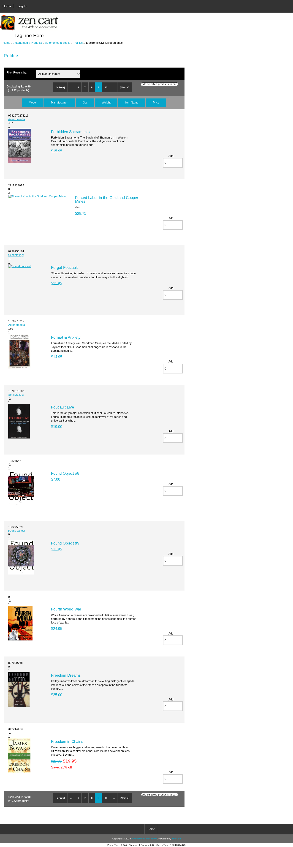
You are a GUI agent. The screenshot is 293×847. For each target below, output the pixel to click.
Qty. (85, 102)
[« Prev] (60, 87)
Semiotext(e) (16, 254)
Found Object (16, 530)
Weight (106, 102)
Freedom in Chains (67, 741)
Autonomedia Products (28, 42)
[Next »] (124, 87)
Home (7, 6)
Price (156, 102)
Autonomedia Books (57, 42)
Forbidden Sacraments (70, 131)
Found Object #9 (65, 543)
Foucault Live (62, 407)
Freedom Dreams (66, 675)
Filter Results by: (16, 72)
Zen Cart (176, 838)
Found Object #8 (65, 473)
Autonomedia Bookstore (144, 838)
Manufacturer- (59, 102)
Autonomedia (16, 119)
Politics (78, 42)
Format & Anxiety (66, 337)
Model (33, 102)
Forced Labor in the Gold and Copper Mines (106, 199)
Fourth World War (66, 609)
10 (106, 87)
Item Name (131, 102)
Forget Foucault (64, 267)
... (71, 87)
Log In (22, 6)
